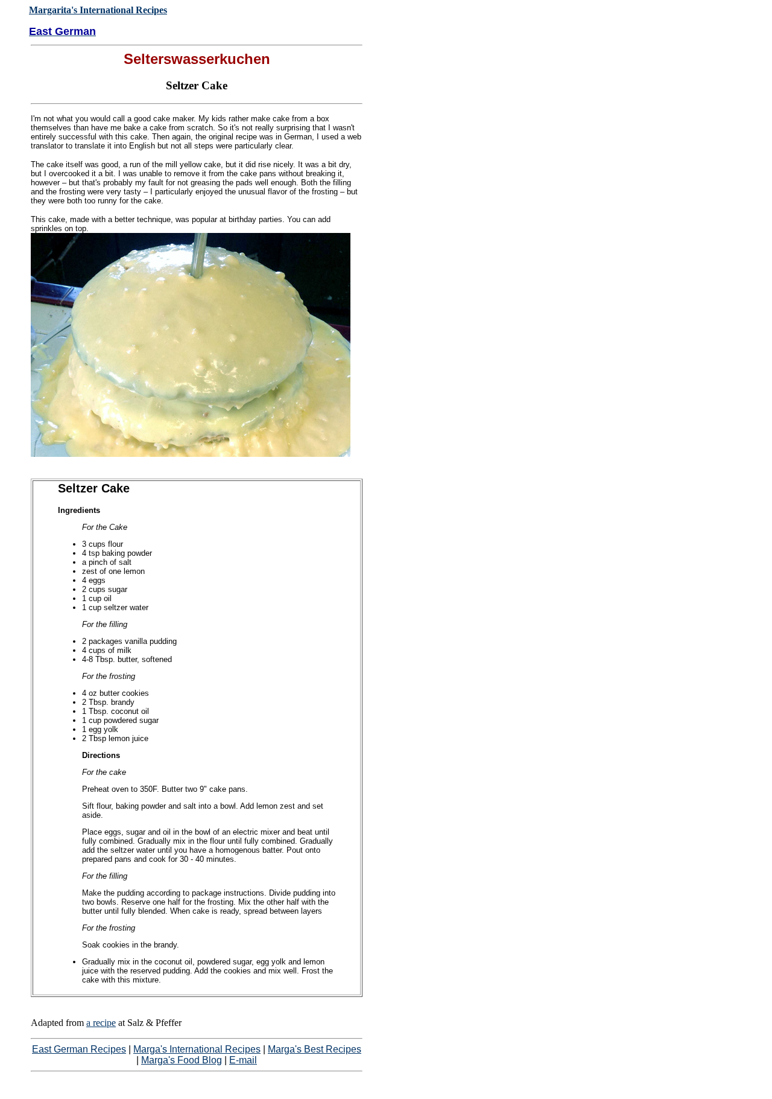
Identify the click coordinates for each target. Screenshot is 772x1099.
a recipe (101, 1023)
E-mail (243, 1060)
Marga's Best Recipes (314, 1049)
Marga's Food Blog (181, 1060)
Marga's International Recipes (197, 1049)
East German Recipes (79, 1049)
